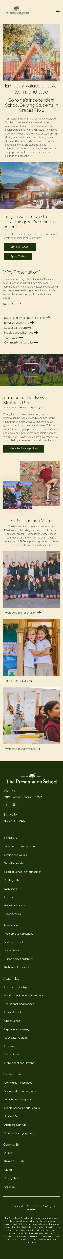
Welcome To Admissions (20, 749)
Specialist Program (15, 327)
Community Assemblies (19, 342)
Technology (11, 337)
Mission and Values (17, 680)
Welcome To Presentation (21, 612)
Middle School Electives (19, 332)
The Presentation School (21, 1206)
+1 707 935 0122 (14, 820)
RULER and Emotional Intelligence (25, 317)
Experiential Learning (17, 322)
